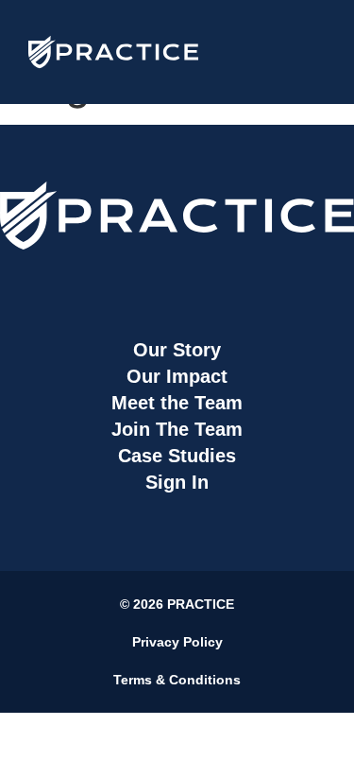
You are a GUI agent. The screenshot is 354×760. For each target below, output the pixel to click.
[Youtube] (265, 283)
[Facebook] (90, 283)
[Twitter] (207, 283)
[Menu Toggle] (307, 52)
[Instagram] (148, 283)
